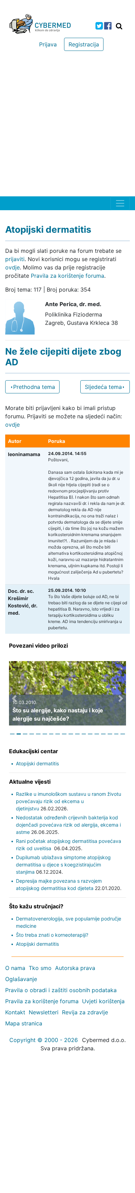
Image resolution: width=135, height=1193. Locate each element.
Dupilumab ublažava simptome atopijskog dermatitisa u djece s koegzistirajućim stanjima (63, 864)
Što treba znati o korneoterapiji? (52, 935)
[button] (14, 698)
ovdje (12, 267)
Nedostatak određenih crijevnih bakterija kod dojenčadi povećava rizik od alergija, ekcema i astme (68, 824)
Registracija (84, 44)
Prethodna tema (34, 386)
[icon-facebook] (108, 25)
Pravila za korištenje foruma (67, 275)
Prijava (48, 44)
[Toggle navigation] (120, 203)
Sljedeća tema (103, 386)
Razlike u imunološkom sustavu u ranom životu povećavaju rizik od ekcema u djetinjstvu (68, 801)
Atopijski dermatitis (37, 763)
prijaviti (15, 259)
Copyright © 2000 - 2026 (43, 1039)
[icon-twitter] (99, 25)
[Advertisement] (67, 125)
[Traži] (119, 26)
